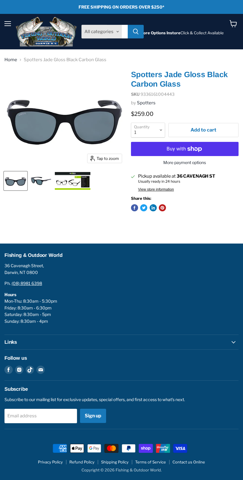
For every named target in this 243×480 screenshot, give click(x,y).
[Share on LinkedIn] (153, 207)
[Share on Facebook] (134, 207)
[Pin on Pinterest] (162, 207)
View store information (156, 189)
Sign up (93, 416)
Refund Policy (82, 462)
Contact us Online (188, 462)
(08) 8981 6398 (27, 283)
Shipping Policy (115, 462)
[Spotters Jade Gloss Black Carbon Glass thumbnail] (15, 180)
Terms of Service (150, 462)
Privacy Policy (50, 462)
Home (10, 59)
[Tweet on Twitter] (143, 207)
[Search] (136, 31)
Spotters (146, 103)
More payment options (184, 162)
